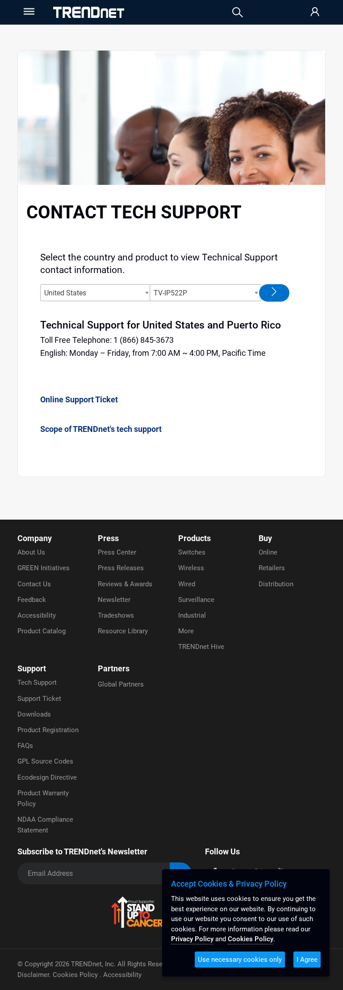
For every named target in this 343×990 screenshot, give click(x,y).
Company (34, 538)
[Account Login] (315, 12)
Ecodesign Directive (47, 777)
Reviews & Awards (125, 584)
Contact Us (34, 584)
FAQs (25, 746)
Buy (265, 538)
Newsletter (114, 600)
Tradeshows (116, 615)
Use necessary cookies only (240, 960)
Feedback (31, 600)
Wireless (191, 568)
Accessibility (36, 615)
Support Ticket (39, 699)
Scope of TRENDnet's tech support (101, 429)
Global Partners (121, 684)
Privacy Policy (192, 939)
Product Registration (48, 730)
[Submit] (274, 293)
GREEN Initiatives (43, 568)
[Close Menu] (28, 11)
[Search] (237, 12)
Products (194, 538)
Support (31, 668)
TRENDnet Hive (201, 647)
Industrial (192, 615)
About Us (31, 552)
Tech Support (37, 682)
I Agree (307, 960)
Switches (191, 552)
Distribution (276, 584)
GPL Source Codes (45, 761)
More (186, 631)
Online (268, 552)
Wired (186, 584)
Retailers (272, 568)
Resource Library (123, 631)
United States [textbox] (65, 293)
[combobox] (96, 292)
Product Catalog (41, 631)
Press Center (117, 552)
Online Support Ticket (79, 399)
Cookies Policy (76, 975)
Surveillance (196, 600)
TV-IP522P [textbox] (170, 293)
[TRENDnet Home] (88, 12)
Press (108, 538)
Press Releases (121, 568)
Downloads (34, 714)
